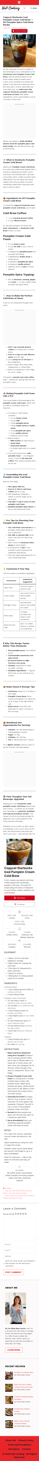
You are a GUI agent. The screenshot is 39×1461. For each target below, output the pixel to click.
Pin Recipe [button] (21, 904)
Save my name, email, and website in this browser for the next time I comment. (20, 1263)
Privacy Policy (25, 1440)
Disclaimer (14, 1449)
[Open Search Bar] (24, 8)
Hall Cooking (11, 8)
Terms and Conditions (19, 1444)
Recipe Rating (8, 1214)
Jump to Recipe (20, 31)
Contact (26, 1449)
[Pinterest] (19, 2)
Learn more (13, 1350)
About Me (11, 1440)
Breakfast (8, 1188)
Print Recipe (20, 898)
